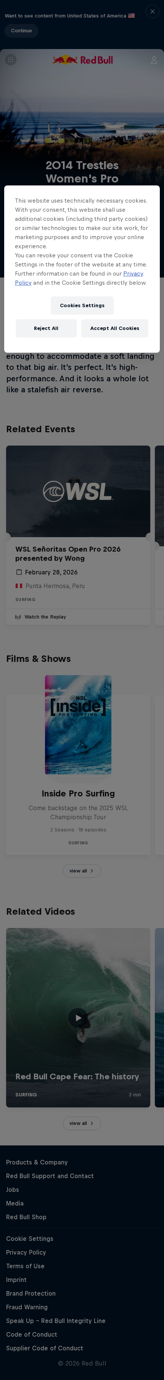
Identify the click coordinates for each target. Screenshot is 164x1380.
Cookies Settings (82, 305)
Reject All (46, 328)
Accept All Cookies (114, 328)
